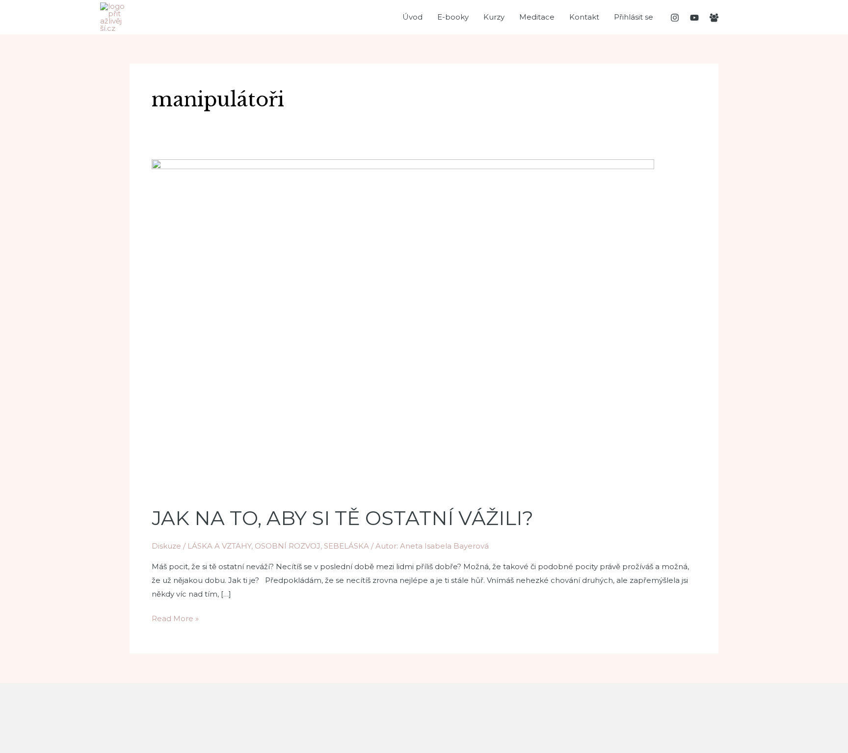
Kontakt (584, 17)
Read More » (175, 617)
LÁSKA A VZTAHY (219, 546)
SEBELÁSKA (346, 546)
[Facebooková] (714, 17)
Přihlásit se (633, 17)
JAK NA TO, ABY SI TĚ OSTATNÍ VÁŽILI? (342, 518)
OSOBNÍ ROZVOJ (287, 546)
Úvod (412, 17)
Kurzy (493, 17)
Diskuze (166, 546)
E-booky (453, 17)
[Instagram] (674, 17)
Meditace (537, 17)
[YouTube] (694, 17)
